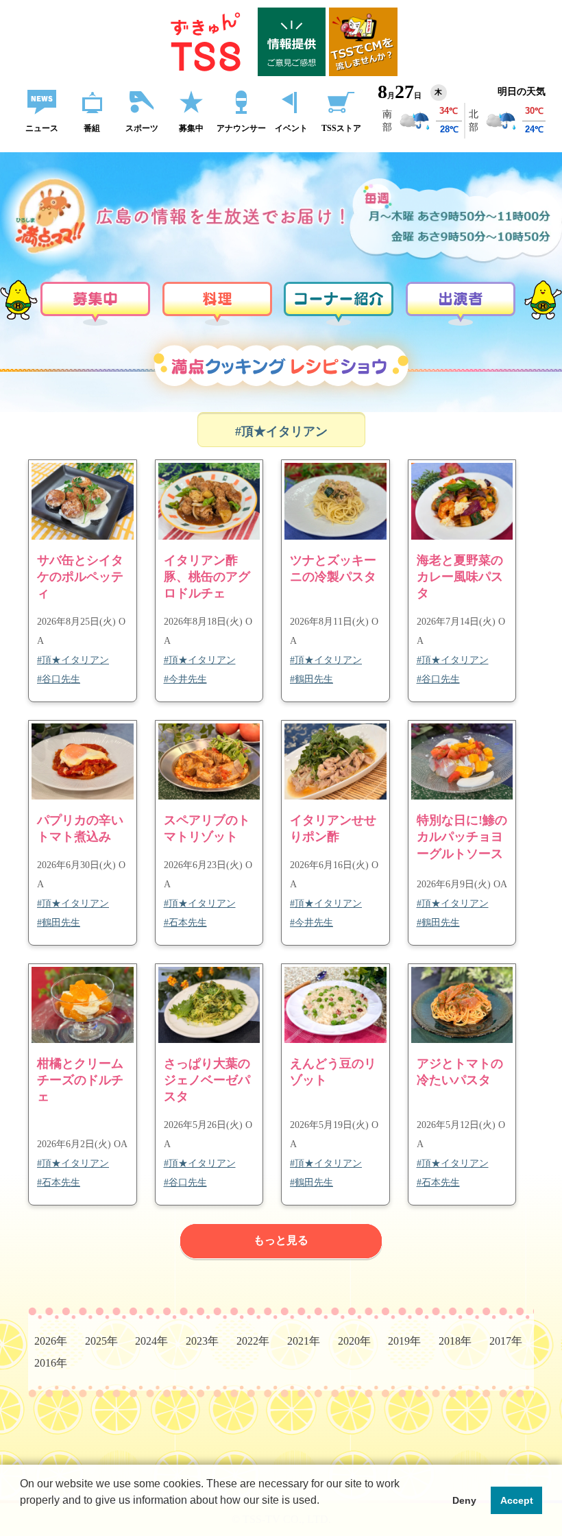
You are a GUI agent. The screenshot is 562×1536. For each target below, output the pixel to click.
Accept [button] (516, 1500)
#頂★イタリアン (73, 660)
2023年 (202, 1341)
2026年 (50, 1341)
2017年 (505, 1341)
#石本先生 (185, 922)
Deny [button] (464, 1500)
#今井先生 (185, 679)
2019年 (404, 1341)
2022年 (252, 1341)
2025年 (101, 1341)
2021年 (303, 1341)
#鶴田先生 (311, 679)
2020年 (354, 1341)
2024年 (151, 1341)
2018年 (455, 1341)
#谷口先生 (58, 679)
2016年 (50, 1363)
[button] (22, 1518)
